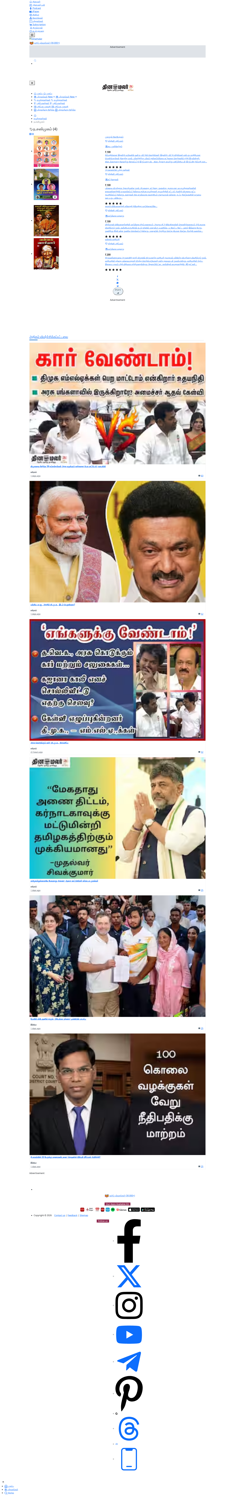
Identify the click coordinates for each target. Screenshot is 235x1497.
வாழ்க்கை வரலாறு (116, 215)
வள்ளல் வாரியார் (112, 239)
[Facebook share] (117, 276)
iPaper (35, 11)
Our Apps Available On (117, 1204)
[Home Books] (35, 115)
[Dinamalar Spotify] (113, 1210)
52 (202, 613)
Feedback (72, 1215)
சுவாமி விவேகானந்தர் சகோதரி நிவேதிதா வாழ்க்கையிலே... (131, 206)
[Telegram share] (117, 286)
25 (202, 890)
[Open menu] (32, 35)
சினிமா (35, 14)
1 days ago (35, 476)
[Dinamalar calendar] (97, 1210)
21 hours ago (37, 752)
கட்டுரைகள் (113, 179)
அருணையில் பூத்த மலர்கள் (117, 169)
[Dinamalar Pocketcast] (121, 1210)
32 (202, 752)
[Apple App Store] (134, 1210)
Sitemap (84, 1215)
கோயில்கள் (37, 17)
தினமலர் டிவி (39, 4)
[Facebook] (129, 1240)
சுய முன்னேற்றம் (115, 146)
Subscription (39, 24)
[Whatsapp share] (117, 282)
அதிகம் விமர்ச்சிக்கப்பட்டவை (48, 336)
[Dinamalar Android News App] (82, 1210)
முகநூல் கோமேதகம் (114, 136)
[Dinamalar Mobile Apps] (129, 1458)
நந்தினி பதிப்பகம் (115, 140)
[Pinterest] (129, 1393)
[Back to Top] (3, 1481)
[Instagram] (129, 1305)
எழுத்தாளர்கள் (40, 118)
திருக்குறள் (37, 27)
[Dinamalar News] (117, 403)
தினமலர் (36, 1)
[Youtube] (129, 1334)
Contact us (59, 1215)
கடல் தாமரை (38, 31)
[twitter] (129, 1276)
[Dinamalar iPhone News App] (103, 1210)
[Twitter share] (117, 279)
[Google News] (116, 1413)
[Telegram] (129, 1361)
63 (202, 475)
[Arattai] (116, 1443)
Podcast (36, 8)
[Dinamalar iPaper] (89, 1210)
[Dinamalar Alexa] (108, 1210)
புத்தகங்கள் (37, 21)
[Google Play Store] (148, 1210)
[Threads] (129, 1428)
